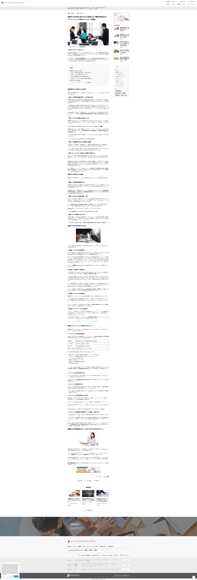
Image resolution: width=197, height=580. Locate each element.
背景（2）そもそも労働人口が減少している (79, 74)
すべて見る (117, 66)
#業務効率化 (117, 95)
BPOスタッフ (173, 1)
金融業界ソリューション (119, 72)
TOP (68, 7)
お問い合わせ (114, 526)
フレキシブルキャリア (100, 563)
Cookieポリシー (116, 555)
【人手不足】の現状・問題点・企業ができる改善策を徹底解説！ (83, 139)
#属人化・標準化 (118, 93)
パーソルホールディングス (78, 559)
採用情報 (167, 1)
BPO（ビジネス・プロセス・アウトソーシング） (83, 7)
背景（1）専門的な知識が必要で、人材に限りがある (81, 72)
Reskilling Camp (112, 569)
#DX (125, 95)
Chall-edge (106, 563)
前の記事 (80, 480)
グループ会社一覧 (126, 560)
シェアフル (83, 566)
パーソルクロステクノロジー (106, 559)
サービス (173, 4)
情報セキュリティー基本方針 (107, 555)
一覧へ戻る (89, 480)
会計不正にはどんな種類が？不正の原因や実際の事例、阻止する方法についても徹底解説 (87, 409)
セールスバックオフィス (119, 85)
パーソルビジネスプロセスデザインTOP (75, 550)
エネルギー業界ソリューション (120, 74)
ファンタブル (94, 563)
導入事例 (179, 4)
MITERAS (104, 569)
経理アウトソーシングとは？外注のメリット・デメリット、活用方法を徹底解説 (82, 321)
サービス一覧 (73, 7)
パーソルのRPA (84, 569)
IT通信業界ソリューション (120, 76)
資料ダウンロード (103, 546)
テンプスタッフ (84, 563)
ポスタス (108, 569)
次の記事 (96, 480)
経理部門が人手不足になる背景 (76, 71)
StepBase (117, 569)
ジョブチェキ (89, 563)
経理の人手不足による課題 (75, 80)
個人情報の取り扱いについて (96, 555)
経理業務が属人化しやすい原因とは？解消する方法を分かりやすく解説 (84, 211)
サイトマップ (127, 555)
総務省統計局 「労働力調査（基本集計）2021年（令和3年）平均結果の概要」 (85, 126)
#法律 (122, 95)
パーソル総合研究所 (87, 560)
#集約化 (124, 93)
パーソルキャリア (113, 559)
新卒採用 (90, 550)
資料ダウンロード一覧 (95, 526)
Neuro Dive (91, 566)
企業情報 (85, 550)
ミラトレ (87, 566)
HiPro (95, 566)
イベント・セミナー (190, 4)
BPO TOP (168, 4)
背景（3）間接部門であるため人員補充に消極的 (80, 76)
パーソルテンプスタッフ (86, 559)
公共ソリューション (119, 78)
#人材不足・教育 (81, 46)
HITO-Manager (100, 569)
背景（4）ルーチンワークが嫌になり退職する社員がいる (81, 78)
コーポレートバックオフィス (100, 7)
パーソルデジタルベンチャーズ (78, 560)
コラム (184, 4)
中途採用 (95, 550)
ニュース (88, 546)
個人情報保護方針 (87, 555)
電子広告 (122, 555)
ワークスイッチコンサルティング (91, 569)
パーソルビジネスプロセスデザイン (96, 559)
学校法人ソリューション (119, 81)
